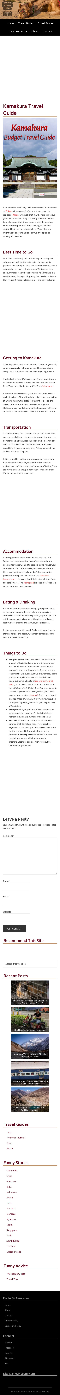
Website (7, 911)
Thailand (10, 1246)
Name (6, 881)
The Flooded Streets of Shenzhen (30, 1030)
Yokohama (47, 386)
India (9, 1186)
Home (8, 1304)
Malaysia (10, 1208)
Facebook (9, 1347)
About (8, 1310)
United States (13, 1251)
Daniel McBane (26, 1391)
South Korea (12, 1240)
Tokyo (8, 211)
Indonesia (11, 1192)
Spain (9, 1235)
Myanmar (11, 1219)
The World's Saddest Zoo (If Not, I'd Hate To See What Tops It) (30, 1001)
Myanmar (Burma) (15, 1137)
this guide (34, 695)
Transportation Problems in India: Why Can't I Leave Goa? (30, 1082)
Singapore (11, 1230)
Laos (8, 1132)
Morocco (11, 1213)
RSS (6, 1363)
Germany (11, 1181)
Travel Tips (12, 1279)
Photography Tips (15, 1273)
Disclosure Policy (13, 1325)
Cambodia (11, 1170)
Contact (9, 1315)
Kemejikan (29, 582)
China (9, 1143)
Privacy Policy (11, 1320)
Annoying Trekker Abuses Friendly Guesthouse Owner (30, 1055)
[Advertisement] (30, 71)
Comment (8, 835)
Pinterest (9, 1358)
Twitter (8, 1342)
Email (6, 896)
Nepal (9, 1224)
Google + (9, 1353)
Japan (16, 214)
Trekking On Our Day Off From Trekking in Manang (30, 1108)
